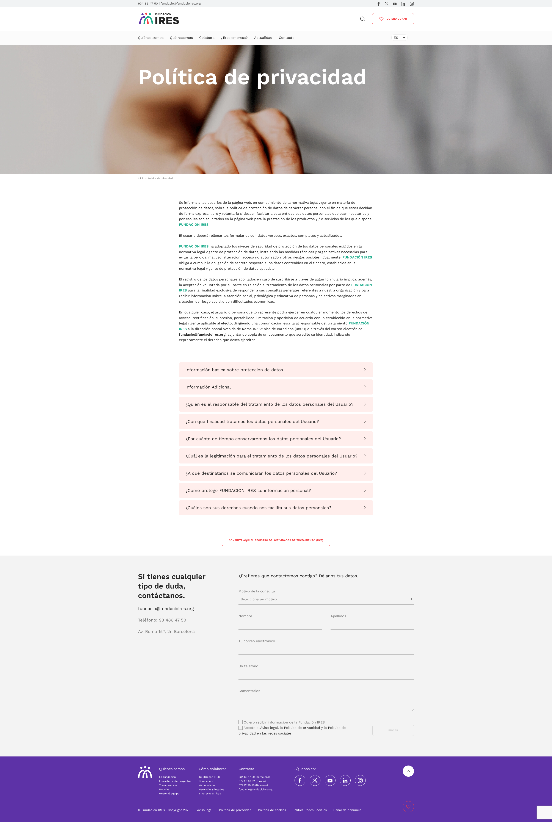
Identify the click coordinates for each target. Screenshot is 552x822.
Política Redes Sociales (310, 810)
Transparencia (168, 785)
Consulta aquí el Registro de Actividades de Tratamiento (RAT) (276, 540)
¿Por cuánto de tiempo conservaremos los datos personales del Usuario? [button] (263, 438)
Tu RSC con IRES (209, 776)
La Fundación (167, 776)
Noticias (164, 789)
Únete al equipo (169, 793)
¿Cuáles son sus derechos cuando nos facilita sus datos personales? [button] (258, 507)
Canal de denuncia (347, 810)
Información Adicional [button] (208, 387)
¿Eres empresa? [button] (234, 38)
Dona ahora (206, 781)
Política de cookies (272, 810)
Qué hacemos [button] (181, 38)
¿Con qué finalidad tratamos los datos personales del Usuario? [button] (252, 421)
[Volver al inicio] (159, 19)
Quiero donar (396, 18)
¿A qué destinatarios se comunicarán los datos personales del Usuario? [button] (261, 473)
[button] (362, 19)
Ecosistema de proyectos (175, 781)
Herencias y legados (211, 789)
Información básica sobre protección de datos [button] (234, 369)
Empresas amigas (210, 793)
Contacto (287, 38)
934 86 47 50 (148, 3)
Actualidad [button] (263, 38)
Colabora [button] (207, 38)
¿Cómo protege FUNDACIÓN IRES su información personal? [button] (248, 490)
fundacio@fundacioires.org (181, 3)
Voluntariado (207, 785)
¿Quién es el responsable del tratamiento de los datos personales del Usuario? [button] (269, 404)
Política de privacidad (302, 728)
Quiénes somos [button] (150, 38)
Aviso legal (269, 728)
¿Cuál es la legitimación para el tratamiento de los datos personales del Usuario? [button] (271, 456)
